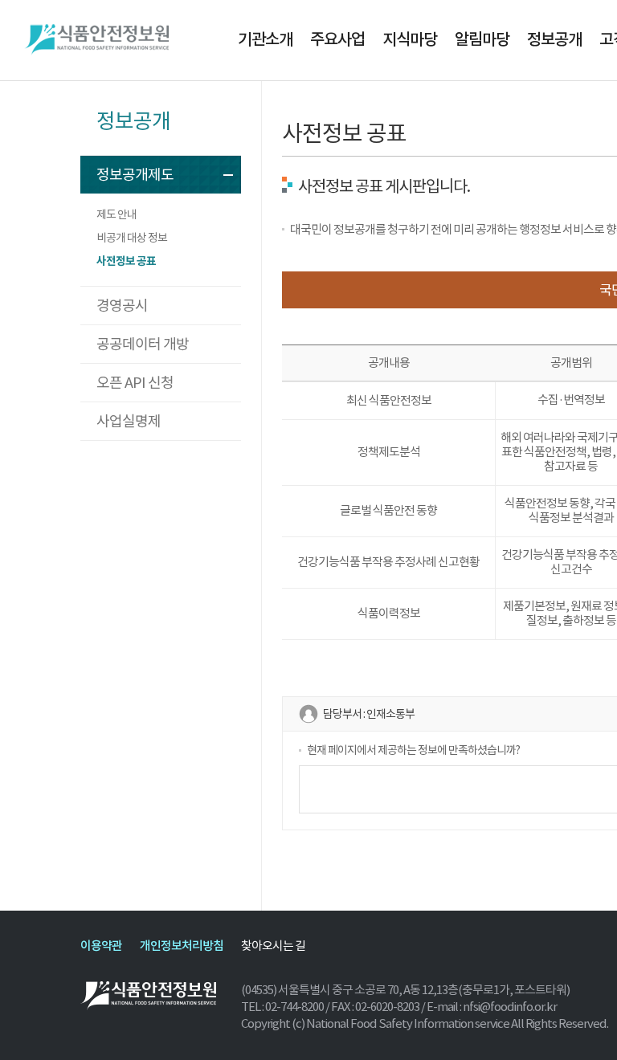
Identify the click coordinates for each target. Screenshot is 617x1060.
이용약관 (101, 945)
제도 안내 (116, 215)
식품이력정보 (389, 613)
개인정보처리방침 (181, 945)
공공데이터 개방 (142, 344)
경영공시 (122, 305)
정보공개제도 (135, 174)
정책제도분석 (389, 451)
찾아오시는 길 (273, 945)
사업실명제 (128, 421)
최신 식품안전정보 (388, 400)
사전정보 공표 (126, 261)
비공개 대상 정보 (131, 238)
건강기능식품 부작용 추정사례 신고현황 (388, 561)
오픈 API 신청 (135, 382)
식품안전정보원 (96, 40)
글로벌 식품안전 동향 (388, 510)
